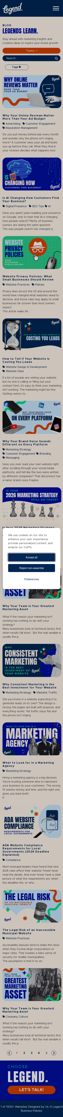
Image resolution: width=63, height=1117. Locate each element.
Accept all (31, 557)
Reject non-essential (31, 568)
